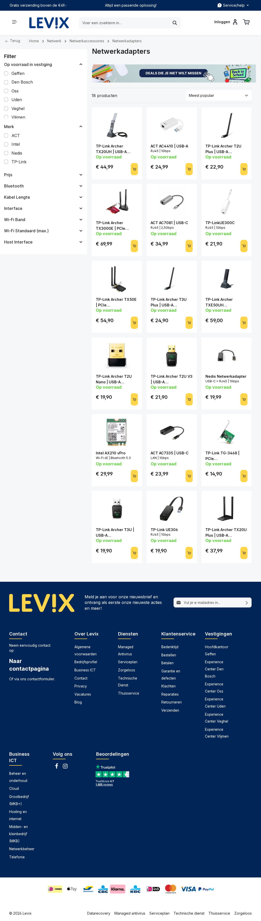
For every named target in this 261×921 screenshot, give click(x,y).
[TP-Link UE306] (172, 509)
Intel (15, 144)
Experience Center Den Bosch (214, 669)
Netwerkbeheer (21, 849)
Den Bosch (22, 82)
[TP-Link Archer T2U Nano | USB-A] (117, 356)
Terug (14, 40)
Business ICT (85, 670)
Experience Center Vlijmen (217, 733)
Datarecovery (98, 913)
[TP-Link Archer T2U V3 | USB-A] (172, 356)
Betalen (167, 663)
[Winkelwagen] (246, 22)
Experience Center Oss (214, 687)
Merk (9, 126)
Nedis (16, 153)
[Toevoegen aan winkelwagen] (134, 169)
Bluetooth (14, 185)
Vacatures (82, 694)
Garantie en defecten (170, 674)
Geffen (17, 73)
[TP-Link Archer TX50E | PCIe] (117, 279)
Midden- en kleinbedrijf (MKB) (18, 834)
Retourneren (171, 702)
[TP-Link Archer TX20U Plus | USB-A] (226, 509)
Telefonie (17, 857)
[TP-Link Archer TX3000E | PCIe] (117, 202)
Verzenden (170, 710)
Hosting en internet (18, 815)
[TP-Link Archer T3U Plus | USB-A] (172, 279)
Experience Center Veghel (216, 718)
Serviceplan (127, 662)
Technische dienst (189, 913)
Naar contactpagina (29, 665)
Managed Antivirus (125, 650)
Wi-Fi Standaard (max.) (26, 230)
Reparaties (170, 694)
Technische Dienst (127, 681)
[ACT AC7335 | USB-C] (172, 432)
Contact (80, 678)
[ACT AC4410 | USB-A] (172, 125)
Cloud (14, 789)
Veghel (17, 108)
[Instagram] (65, 768)
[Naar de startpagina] (49, 23)
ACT (15, 135)
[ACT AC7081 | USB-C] (172, 202)
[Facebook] (57, 768)
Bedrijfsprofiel (85, 662)
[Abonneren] (247, 602)
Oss (15, 90)
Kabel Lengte (17, 197)
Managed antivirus (129, 913)
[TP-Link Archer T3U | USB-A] (117, 509)
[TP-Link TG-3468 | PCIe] (226, 432)
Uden (16, 99)
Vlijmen (18, 117)
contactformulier (40, 679)
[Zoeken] (175, 23)
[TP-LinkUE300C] (226, 202)
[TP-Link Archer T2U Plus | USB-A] (226, 125)
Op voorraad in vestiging (28, 64)
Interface (13, 208)
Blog (78, 702)
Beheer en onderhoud (18, 777)
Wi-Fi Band (14, 219)
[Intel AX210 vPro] (117, 432)
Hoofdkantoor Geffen (216, 650)
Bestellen (168, 655)
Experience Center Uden (215, 702)
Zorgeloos (126, 670)
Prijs (8, 174)
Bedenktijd (169, 647)
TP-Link (19, 161)
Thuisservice (128, 693)
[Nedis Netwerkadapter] (226, 356)
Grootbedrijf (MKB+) (19, 800)
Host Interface (18, 242)
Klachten (168, 686)
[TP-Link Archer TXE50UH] (226, 279)
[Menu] (14, 22)
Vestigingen (218, 633)
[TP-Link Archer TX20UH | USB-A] (117, 125)
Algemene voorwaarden (85, 650)
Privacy (80, 686)
